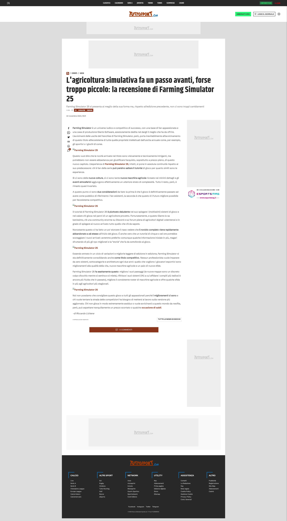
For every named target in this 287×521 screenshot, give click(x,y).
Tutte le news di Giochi (169, 319)
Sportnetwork (133, 494)
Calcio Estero (75, 494)
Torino (150, 3)
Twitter (148, 507)
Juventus (140, 3)
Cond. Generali (186, 499)
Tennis (159, 3)
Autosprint (131, 483)
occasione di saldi (151, 307)
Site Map (212, 486)
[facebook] (68, 128)
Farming (89, 110)
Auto (129, 481)
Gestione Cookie (187, 494)
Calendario (119, 3)
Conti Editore (132, 497)
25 (75, 110)
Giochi (82, 73)
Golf (100, 491)
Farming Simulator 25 (116, 164)
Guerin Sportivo (133, 491)
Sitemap (157, 494)
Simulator (81, 110)
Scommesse (171, 3)
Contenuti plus (266, 3)
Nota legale (185, 489)
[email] (68, 141)
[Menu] (8, 3)
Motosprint (131, 489)
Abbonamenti (159, 483)
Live (278, 3)
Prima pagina (159, 486)
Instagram (140, 507)
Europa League (76, 491)
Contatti (184, 481)
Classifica (106, 3)
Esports (74, 73)
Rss (155, 481)
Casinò (181, 3)
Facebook (131, 507)
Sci (100, 481)
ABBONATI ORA (243, 14)
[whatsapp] (68, 132)
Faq (182, 486)
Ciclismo (102, 486)
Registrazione (214, 483)
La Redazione (185, 483)
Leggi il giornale (266, 14)
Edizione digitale (160, 489)
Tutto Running (104, 489)
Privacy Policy (186, 497)
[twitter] (68, 137)
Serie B (73, 486)
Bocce (101, 494)
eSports (102, 497)
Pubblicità (212, 481)
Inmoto (130, 486)
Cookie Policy (186, 491)
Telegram (155, 507)
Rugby (101, 483)
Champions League (77, 489)
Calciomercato (76, 497)
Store (156, 491)
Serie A (129, 3)
